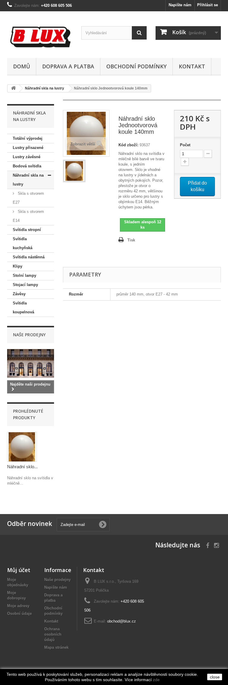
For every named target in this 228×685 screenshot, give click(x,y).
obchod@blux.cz (121, 621)
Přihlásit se (207, 5)
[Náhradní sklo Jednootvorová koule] (74, 171)
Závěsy (19, 294)
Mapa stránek (56, 647)
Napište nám (180, 5)
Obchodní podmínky (136, 66)
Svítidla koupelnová (23, 307)
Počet (185, 145)
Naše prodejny (29, 334)
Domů (21, 66)
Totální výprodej (27, 138)
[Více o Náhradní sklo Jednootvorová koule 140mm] (22, 447)
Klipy (17, 266)
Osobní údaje (19, 613)
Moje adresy (18, 606)
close (215, 677)
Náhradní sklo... (22, 466)
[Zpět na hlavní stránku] (13, 88)
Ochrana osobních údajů (52, 634)
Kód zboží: (128, 145)
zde (156, 679)
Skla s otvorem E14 (28, 216)
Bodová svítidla (27, 166)
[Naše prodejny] (30, 363)
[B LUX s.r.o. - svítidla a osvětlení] (39, 37)
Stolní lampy (24, 275)
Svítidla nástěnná (29, 257)
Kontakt (192, 66)
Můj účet (18, 570)
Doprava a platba (68, 66)
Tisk (131, 240)
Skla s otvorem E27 (28, 198)
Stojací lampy (25, 284)
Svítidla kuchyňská (22, 243)
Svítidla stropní (27, 229)
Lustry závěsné (26, 157)
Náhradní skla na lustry (28, 179)
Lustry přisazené (28, 147)
